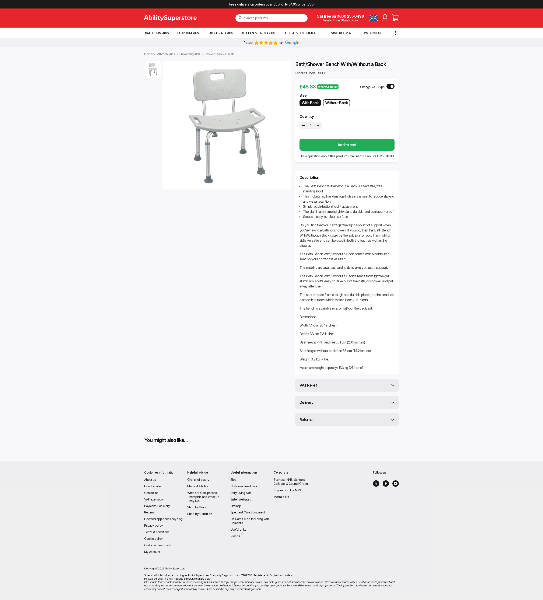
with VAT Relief (327, 86)
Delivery (306, 402)
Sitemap (236, 506)
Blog (234, 479)
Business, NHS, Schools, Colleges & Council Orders (291, 481)
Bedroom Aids (188, 33)
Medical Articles (197, 486)
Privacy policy (153, 525)
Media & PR (281, 497)
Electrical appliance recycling (163, 519)
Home (148, 54)
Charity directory (198, 479)
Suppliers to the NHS (287, 490)
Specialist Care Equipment (248, 512)
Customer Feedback (157, 545)
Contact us (151, 493)
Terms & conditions (156, 532)
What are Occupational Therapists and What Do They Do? (203, 497)
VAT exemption (154, 499)
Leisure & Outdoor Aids (302, 33)
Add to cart (347, 145)
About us (150, 479)
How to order (153, 486)
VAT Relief (308, 385)
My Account (152, 552)
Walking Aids (374, 33)
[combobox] (274, 18)
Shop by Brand (197, 507)
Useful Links (238, 529)
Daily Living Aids (220, 33)
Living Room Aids (342, 33)
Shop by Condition (199, 514)
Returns (306, 419)
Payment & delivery (157, 506)
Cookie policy (153, 538)
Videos (235, 536)
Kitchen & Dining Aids (258, 33)
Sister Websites (241, 499)
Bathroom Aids (157, 33)
